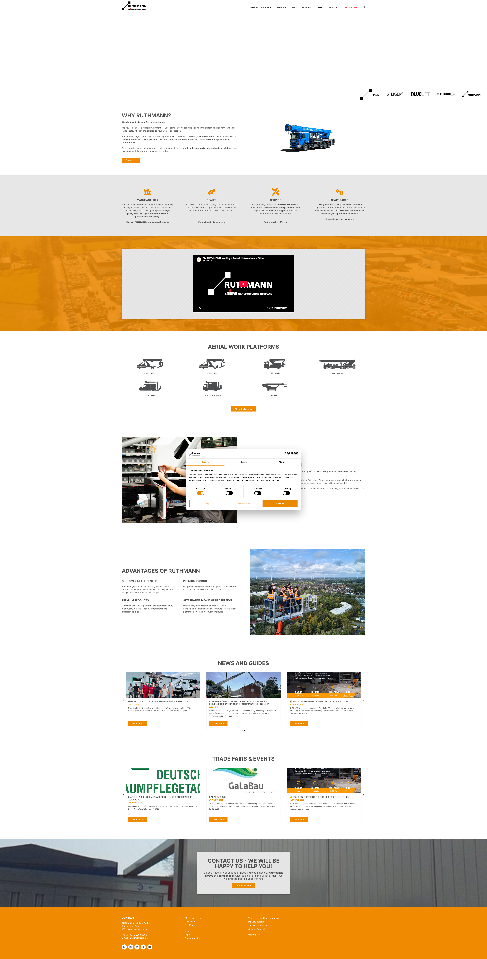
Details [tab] (243, 462)
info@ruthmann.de (138, 938)
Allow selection (243, 504)
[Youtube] (149, 946)
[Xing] (143, 946)
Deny (207, 504)
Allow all (280, 504)
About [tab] (281, 462)
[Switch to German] (355, 7)
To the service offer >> (275, 222)
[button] (123, 699)
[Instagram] (130, 946)
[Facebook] (124, 946)
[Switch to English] (345, 7)
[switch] (229, 493)
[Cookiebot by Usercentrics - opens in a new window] (287, 454)
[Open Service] (285, 7)
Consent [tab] (205, 462)
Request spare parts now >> (339, 219)
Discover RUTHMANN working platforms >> (147, 222)
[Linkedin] (137, 946)
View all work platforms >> (211, 222)
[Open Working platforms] (271, 7)
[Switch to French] (350, 7)
